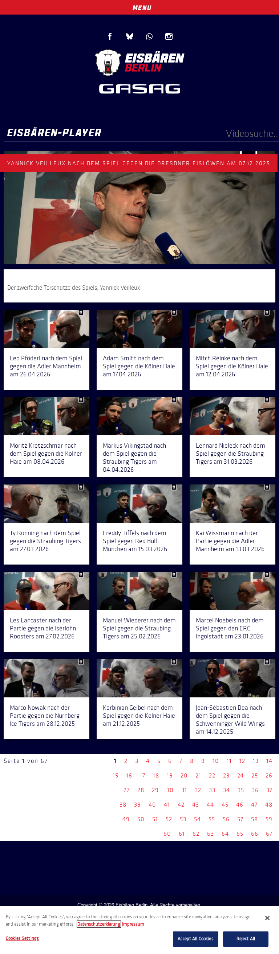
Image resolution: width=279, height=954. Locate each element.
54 (197, 819)
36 (255, 790)
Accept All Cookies (195, 939)
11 (229, 761)
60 (167, 834)
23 (226, 775)
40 (152, 804)
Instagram (169, 36)
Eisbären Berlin (139, 61)
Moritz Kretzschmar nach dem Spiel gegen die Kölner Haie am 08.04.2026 (46, 454)
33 (212, 790)
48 (268, 804)
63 (210, 834)
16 (129, 775)
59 (269, 819)
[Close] (267, 918)
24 (240, 775)
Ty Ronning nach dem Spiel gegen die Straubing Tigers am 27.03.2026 (45, 541)
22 (212, 775)
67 (269, 834)
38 (123, 804)
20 (184, 775)
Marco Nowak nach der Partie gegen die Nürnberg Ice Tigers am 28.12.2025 (45, 716)
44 (210, 804)
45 (225, 804)
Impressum (133, 924)
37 (269, 790)
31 (184, 790)
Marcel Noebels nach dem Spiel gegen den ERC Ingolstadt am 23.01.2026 (230, 628)
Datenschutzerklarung (98, 924)
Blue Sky (129, 36)
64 (225, 834)
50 (141, 819)
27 (127, 790)
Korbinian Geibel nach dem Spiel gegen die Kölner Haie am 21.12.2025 (139, 716)
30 (170, 790)
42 (181, 804)
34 (226, 790)
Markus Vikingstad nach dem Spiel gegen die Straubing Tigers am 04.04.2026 (134, 458)
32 (198, 790)
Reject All (245, 939)
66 (254, 834)
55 (212, 819)
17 (142, 775)
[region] (139, 930)
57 (240, 819)
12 (242, 761)
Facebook (110, 36)
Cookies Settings (22, 938)
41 (167, 804)
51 (155, 819)
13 (256, 761)
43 (195, 804)
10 (216, 761)
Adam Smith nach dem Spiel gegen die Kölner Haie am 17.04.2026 (139, 366)
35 (241, 790)
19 (170, 775)
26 (269, 775)
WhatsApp (149, 36)
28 (140, 790)
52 (169, 819)
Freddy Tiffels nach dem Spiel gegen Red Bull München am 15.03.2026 (135, 541)
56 (226, 819)
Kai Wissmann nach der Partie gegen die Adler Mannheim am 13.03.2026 (230, 541)
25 (254, 775)
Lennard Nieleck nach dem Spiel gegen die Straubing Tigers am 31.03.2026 (230, 454)
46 (239, 804)
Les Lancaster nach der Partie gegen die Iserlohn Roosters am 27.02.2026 (43, 628)
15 (115, 775)
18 (156, 775)
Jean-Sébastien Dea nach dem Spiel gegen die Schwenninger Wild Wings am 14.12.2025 (230, 720)
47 (254, 804)
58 (254, 819)
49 (126, 819)
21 (198, 775)
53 (183, 819)
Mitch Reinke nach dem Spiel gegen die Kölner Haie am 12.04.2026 (232, 366)
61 (182, 834)
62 (196, 834)
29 (155, 790)
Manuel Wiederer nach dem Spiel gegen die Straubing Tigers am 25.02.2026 (139, 628)
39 (137, 804)
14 (269, 761)
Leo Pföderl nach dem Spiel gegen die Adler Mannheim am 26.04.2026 (46, 366)
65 (239, 834)
